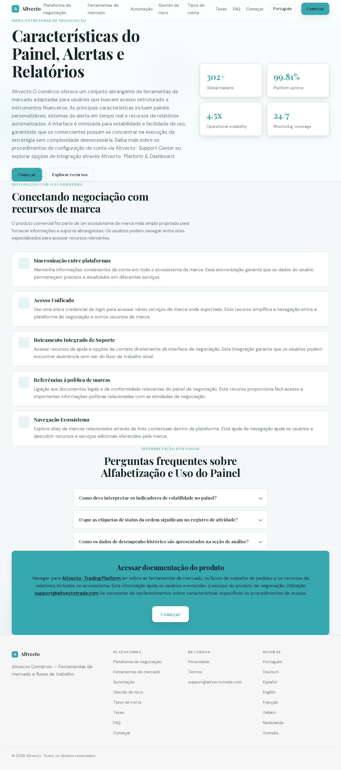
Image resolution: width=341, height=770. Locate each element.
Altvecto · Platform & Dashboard (137, 156)
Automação (141, 9)
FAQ (236, 9)
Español (270, 682)
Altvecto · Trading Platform (91, 578)
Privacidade (198, 661)
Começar (255, 9)
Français (270, 702)
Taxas (221, 9)
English (269, 692)
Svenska (270, 733)
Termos (195, 672)
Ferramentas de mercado (136, 672)
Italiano (269, 712)
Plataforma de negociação (137, 661)
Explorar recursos (70, 174)
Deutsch (271, 672)
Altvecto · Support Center (145, 148)
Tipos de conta (127, 702)
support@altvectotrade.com (67, 593)
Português (282, 8)
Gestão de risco (128, 692)
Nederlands (273, 723)
